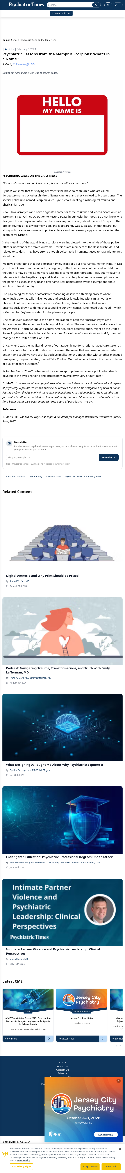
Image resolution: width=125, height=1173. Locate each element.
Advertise (62, 1066)
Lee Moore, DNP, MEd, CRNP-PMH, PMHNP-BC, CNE (74, 862)
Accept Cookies (90, 1166)
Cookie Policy (23, 1160)
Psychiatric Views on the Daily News (83, 476)
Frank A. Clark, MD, (19, 677)
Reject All (111, 1166)
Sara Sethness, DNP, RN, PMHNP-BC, (28, 862)
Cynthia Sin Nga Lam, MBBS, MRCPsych (30, 770)
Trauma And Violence (14, 476)
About (62, 1062)
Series (14, 39)
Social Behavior (53, 476)
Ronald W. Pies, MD (19, 581)
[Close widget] (118, 1081)
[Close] (120, 1149)
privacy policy (64, 464)
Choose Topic (59, 13)
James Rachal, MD (19, 959)
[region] (62, 1158)
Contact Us (62, 1069)
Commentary (35, 476)
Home (5, 39)
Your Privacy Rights (21, 1166)
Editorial (62, 1073)
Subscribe (107, 457)
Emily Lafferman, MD (40, 677)
